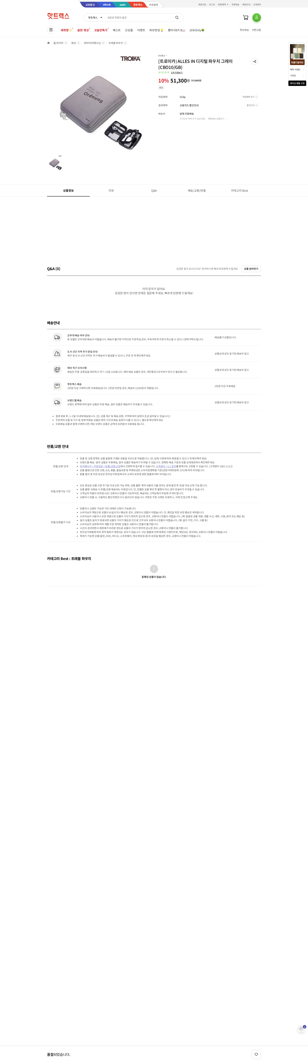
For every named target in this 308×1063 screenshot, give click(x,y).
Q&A (154, 190)
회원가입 (202, 4)
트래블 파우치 (116, 43)
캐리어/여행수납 (92, 43)
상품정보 (68, 190)
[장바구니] (245, 17)
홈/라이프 (58, 43)
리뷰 (111, 190)
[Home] (48, 42)
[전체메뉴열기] (51, 30)
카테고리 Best (239, 190)
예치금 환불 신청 (297, 83)
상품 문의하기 (251, 268)
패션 (73, 43)
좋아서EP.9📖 (176, 30)
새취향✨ (66, 30)
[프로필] (256, 17)
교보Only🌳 (197, 30)
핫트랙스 (92, 17)
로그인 (212, 4)
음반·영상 (83, 30)
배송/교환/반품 (197, 190)
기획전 (293, 75)
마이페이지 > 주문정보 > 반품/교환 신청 (100, 466)
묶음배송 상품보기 (216, 118)
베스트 (117, 30)
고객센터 (257, 4)
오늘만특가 (100, 30)
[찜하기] (256, 1054)
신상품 (129, 30)
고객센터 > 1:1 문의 (166, 466)
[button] (254, 61)
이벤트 (141, 30)
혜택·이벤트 (295, 69)
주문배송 (235, 4)
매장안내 (246, 4)
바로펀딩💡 (156, 30)
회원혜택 (222, 4)
